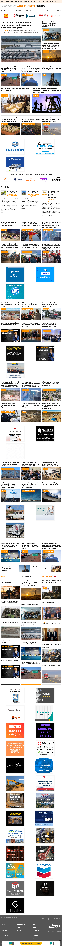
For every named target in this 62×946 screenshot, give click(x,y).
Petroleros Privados (27, 230)
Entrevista (3, 10)
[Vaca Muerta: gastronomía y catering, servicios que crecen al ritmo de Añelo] (10, 123)
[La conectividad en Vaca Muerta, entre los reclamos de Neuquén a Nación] (51, 123)
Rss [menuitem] (33, 938)
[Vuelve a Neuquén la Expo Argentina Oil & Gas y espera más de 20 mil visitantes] (31, 250)
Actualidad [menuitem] (24, 1)
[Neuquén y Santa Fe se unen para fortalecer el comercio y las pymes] (31, 329)
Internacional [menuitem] (32, 1)
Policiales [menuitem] (48, 1)
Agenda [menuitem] (7, 1)
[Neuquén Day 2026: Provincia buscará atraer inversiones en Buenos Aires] (10, 308)
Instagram (48, 10)
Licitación (45, 51)
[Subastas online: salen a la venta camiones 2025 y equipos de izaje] (51, 308)
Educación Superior (16, 10)
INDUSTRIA (4, 74)
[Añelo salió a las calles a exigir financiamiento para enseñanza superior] (10, 229)
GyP (30, 10)
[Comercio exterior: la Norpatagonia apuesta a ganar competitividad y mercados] (51, 329)
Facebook (45, 10)
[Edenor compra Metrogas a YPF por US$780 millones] (51, 489)
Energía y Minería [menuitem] (41, 1)
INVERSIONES (25, 389)
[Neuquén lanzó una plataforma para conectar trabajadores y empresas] (51, 586)
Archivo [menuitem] (12, 1)
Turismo (44, 643)
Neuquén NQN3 (45, 622)
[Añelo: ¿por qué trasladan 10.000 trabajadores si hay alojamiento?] (51, 388)
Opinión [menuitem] (18, 933)
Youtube (55, 10)
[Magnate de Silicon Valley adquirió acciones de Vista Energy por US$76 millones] (10, 250)
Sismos (24, 411)
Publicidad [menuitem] (35, 933)
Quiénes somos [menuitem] (36, 930)
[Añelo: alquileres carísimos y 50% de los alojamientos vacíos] (10, 467)
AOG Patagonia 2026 (27, 252)
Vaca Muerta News (47, 230)
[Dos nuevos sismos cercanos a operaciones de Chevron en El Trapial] (31, 410)
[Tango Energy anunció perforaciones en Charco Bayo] (10, 410)
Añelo (9, 10)
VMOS (44, 411)
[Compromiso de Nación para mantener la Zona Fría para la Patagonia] (51, 628)
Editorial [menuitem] (54, 1)
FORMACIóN (25, 10)
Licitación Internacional (29, 124)
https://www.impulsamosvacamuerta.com (53, 217)
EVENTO (3, 309)
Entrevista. (4, 30)
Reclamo (4, 230)
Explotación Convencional (8, 411)
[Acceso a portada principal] (31, 6)
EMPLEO (3, 389)
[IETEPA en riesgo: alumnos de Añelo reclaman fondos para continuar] (31, 308)
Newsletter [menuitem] (18, 1)
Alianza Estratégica (27, 74)
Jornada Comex (47, 331)
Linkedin (50, 10)
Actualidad (46, 29)
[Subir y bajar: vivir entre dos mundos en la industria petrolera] (10, 586)
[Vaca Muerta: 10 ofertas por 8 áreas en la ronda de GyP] (15, 94)
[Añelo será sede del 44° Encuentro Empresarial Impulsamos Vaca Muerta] (51, 467)
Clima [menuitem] (34, 924)
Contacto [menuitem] (35, 927)
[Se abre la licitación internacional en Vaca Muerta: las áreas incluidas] (31, 123)
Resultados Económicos (28, 490)
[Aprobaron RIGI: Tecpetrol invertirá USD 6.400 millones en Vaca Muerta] (51, 73)
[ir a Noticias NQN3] (50, 576)
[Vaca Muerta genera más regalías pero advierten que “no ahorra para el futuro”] (31, 467)
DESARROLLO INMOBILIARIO (49, 389)
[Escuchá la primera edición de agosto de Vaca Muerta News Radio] (10, 665)
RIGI (44, 74)
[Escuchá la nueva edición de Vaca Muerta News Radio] (10, 329)
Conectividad (46, 124)
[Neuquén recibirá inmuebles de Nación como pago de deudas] (51, 607)
